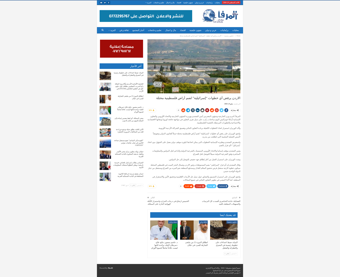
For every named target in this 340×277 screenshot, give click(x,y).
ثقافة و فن (124, 30)
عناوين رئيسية (232, 222)
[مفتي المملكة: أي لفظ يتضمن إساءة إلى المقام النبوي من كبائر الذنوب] (105, 121)
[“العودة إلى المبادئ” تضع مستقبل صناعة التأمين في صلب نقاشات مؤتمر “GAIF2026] (105, 143)
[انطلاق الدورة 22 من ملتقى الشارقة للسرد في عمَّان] (194, 230)
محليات (217, 3)
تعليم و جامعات (158, 3)
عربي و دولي (199, 3)
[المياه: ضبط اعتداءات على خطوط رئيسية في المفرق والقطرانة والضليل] (224, 230)
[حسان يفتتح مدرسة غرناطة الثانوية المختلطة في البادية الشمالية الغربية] (105, 177)
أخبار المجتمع (138, 30)
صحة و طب (173, 222)
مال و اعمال (170, 3)
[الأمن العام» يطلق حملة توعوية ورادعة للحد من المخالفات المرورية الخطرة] (105, 132)
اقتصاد (179, 3)
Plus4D (110, 268)
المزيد (148, 3)
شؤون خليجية (188, 3)
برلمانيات (209, 3)
